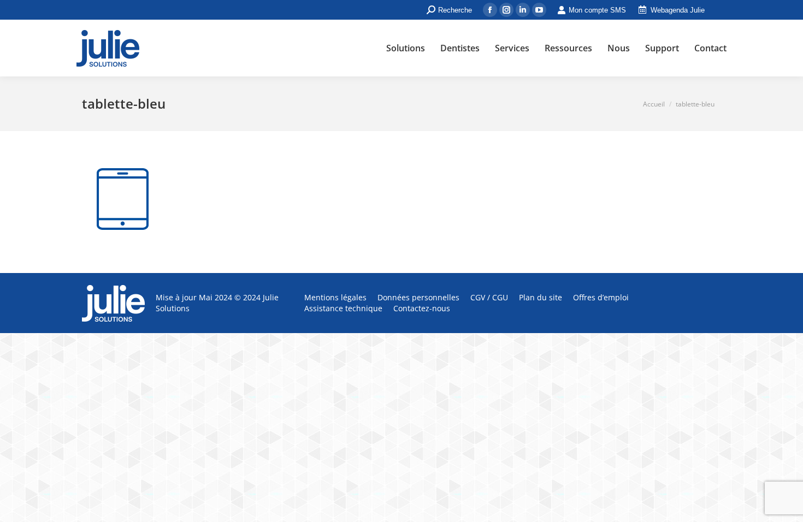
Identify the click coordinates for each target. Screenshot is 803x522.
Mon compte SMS (597, 10)
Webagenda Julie (678, 10)
